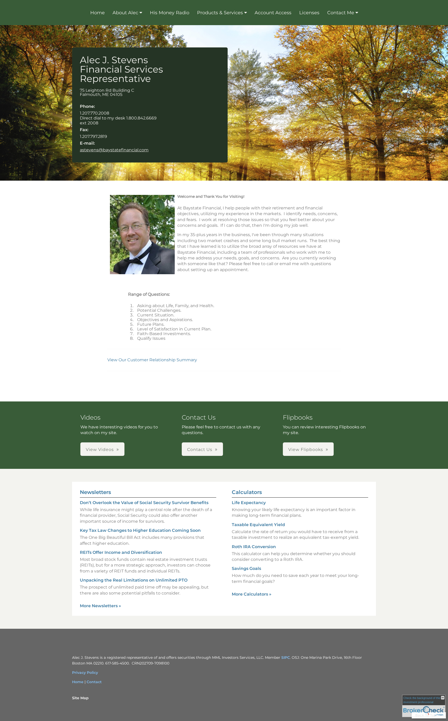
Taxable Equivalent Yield (258, 524)
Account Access (273, 13)
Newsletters (95, 492)
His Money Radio (169, 13)
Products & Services (220, 13)
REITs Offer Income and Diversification (121, 552)
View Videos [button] (100, 449)
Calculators (247, 492)
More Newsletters (100, 605)
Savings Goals (246, 568)
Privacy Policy (85, 672)
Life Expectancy (249, 502)
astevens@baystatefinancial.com (114, 149)
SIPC (285, 657)
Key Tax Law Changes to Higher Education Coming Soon (140, 530)
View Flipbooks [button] (305, 449)
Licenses (309, 13)
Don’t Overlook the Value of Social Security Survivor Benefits (144, 502)
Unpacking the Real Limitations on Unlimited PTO (133, 580)
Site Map (80, 698)
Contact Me (340, 13)
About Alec (125, 13)
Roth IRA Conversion (254, 546)
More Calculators (251, 594)
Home (97, 13)
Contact (94, 682)
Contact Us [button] (199, 449)
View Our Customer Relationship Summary (152, 359)
